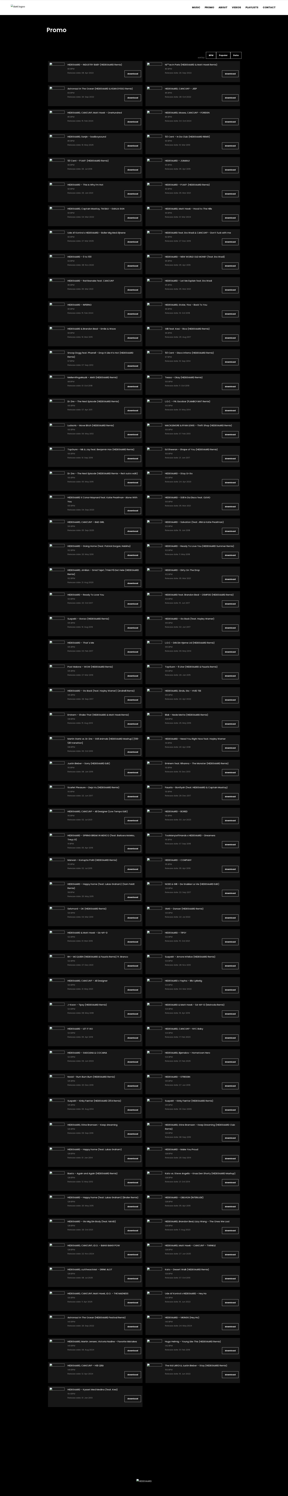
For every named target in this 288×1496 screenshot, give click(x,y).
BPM (211, 55)
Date (236, 55)
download (132, 73)
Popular (223, 55)
